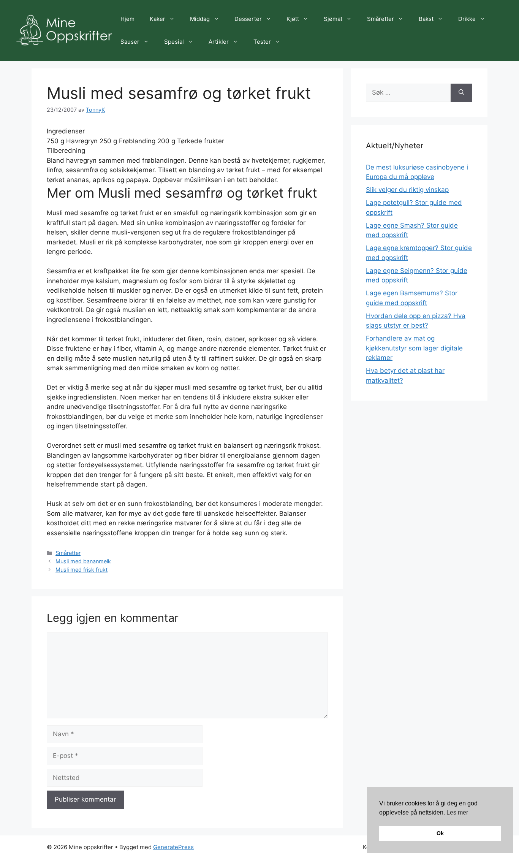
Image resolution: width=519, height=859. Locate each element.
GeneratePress (173, 847)
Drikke (467, 18)
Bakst (426, 18)
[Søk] (461, 93)
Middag (200, 18)
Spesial (174, 41)
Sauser (129, 41)
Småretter (380, 18)
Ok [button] (440, 833)
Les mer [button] (457, 812)
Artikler (219, 41)
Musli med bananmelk (83, 561)
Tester (262, 41)
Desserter (248, 18)
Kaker (157, 18)
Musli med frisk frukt (81, 569)
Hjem (127, 18)
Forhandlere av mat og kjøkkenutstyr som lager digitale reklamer (414, 347)
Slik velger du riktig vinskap (407, 189)
